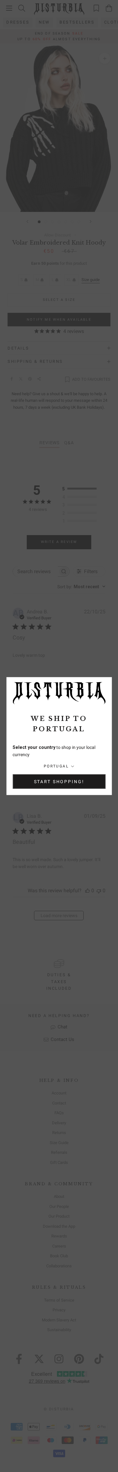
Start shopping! (59, 781)
